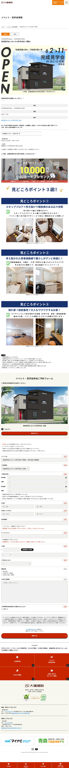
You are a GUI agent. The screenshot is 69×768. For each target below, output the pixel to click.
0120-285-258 (8, 711)
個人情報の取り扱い (31, 629)
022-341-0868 (8, 723)
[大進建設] (7, 2)
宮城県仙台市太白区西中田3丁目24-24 (11, 728)
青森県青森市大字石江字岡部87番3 (20, 713)
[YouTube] (36, 749)
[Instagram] (32, 749)
